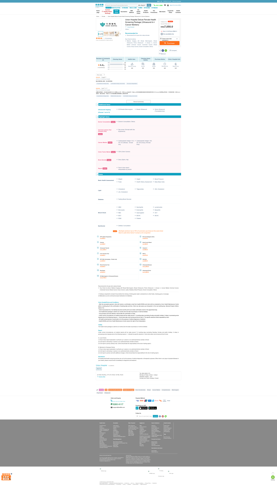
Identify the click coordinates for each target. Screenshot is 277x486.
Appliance (153, 425)
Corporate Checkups (104, 447)
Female (101, 390)
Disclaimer (154, 483)
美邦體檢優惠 (125, 7)
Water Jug (130, 430)
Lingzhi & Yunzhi (143, 430)
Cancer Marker (156, 390)
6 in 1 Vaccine (116, 432)
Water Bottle (130, 431)
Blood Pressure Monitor (117, 441)
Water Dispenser (131, 425)
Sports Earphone (154, 452)
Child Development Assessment (106, 446)
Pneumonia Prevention (156, 431)
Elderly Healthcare (155, 430)
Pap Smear (100, 393)
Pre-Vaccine (102, 428)
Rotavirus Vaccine (116, 435)
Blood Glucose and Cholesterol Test (120, 443)
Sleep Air (153, 432)
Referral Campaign (176, 1)
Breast (149, 390)
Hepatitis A (115, 430)
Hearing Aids (115, 446)
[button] (120, 34)
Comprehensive (166, 390)
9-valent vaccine (116, 426)
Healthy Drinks (154, 436)
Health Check (166, 425)
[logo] (99, 8)
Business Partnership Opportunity (116, 483)
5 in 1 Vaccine (116, 431)
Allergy (101, 436)
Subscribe (156, 416)
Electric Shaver (154, 443)
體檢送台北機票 (133, 7)
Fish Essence (142, 431)
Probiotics (141, 428)
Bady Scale (115, 445)
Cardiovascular (103, 432)
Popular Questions (167, 438)
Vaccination (166, 426)
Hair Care (141, 444)
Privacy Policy (148, 483)
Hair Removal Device (155, 445)
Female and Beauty (143, 438)
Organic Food (166, 430)
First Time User (167, 437)
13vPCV (114, 429)
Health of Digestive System (145, 437)
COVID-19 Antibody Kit (104, 430)
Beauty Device (154, 441)
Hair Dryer (153, 444)
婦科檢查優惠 (147, 7)
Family (124, 484)
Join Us (132, 483)
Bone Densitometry (140, 390)
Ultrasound (107, 393)
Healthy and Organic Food (156, 435)
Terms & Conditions (139, 483)
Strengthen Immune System (145, 436)
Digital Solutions (143, 484)
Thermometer (115, 444)
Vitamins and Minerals (144, 434)
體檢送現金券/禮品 (116, 7)
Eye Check (102, 442)
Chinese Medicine (103, 445)
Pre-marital (102, 434)
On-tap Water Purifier (132, 426)
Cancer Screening (103, 438)
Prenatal (101, 435)
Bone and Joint (142, 442)
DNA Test (101, 441)
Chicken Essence (143, 426)
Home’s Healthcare (168, 428)
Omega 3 (141, 432)
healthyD (129, 484)
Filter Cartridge (131, 434)
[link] (103, 470)
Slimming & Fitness (143, 439)
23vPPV (114, 428)
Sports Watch (154, 450)
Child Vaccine (116, 425)
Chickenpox (115, 434)
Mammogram (175, 390)
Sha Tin (99, 369)
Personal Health (167, 429)
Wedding (112, 484)
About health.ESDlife (104, 483)
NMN (141, 425)
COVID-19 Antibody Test (104, 429)
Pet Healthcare (154, 429)
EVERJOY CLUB (167, 1)
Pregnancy (142, 445)
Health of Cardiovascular (144, 440)
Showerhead (130, 432)
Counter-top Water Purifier (133, 428)
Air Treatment (154, 426)
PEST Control (154, 434)
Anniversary (118, 484)
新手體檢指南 (155, 7)
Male (100, 431)
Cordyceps (142, 429)
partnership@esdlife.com (106, 460)
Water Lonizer (131, 435)
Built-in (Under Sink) (132, 429)
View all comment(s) (138, 101)
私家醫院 (140, 7)
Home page (98, 11)
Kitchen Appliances (155, 428)
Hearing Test (102, 443)
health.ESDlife (135, 484)
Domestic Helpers (103, 440)
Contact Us (127, 483)
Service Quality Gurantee (115, 390)
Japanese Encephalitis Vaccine (119, 436)
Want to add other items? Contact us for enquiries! (135, 233)
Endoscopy (102, 437)
